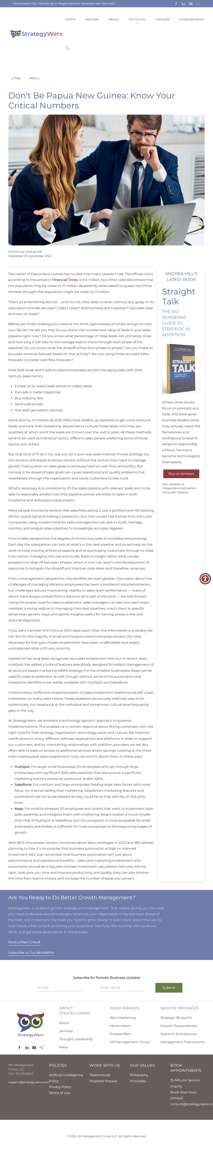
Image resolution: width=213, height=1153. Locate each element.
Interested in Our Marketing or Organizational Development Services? (64, 3)
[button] (176, 3)
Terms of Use (59, 1093)
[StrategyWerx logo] (30, 1024)
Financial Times (65, 280)
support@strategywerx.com (28, 1082)
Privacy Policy (60, 1087)
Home (70, 19)
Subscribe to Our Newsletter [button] (31, 953)
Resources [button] (137, 19)
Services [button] (92, 19)
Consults (163, 19)
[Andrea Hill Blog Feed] (198, 3)
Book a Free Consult (24, 942)
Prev (17, 78)
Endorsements (192, 19)
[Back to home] (36, 33)
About (114, 19)
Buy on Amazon (181, 474)
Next (33, 78)
